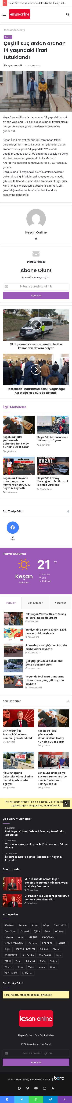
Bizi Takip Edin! (13, 983)
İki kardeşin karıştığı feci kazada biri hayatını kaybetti (46, 647)
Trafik (42, 961)
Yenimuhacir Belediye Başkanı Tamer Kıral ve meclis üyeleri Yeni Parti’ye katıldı (52, 778)
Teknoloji (30, 961)
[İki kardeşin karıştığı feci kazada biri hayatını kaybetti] (13, 650)
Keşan (21, 937)
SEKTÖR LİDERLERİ (25, 949)
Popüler (11, 602)
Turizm (53, 961)
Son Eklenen (35, 602)
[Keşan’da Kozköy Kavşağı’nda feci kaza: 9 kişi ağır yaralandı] (53, 466)
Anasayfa (11, 29)
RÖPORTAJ (47, 943)
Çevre (53, 967)
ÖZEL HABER (11, 973)
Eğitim (37, 931)
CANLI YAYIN (60, 925)
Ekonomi (24, 931)
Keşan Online (12, 65)
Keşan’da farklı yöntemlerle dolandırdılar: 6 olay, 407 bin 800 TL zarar (16, 442)
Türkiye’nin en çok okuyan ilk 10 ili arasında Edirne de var (46, 631)
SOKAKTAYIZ (11, 955)
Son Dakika (28, 955)
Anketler (23, 925)
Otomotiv (32, 943)
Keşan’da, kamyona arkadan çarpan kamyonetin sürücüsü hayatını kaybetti (16, 483)
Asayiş (21, 29)
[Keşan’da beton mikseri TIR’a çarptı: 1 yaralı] (53, 425)
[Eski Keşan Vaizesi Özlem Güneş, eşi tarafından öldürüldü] (13, 618)
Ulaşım (20, 967)
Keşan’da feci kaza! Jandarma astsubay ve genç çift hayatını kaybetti (45, 680)
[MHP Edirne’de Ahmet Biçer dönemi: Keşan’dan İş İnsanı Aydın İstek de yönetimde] (12, 883)
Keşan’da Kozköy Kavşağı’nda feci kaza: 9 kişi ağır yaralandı (52, 481)
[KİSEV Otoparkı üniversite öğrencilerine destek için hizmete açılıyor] (18, 761)
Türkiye (8, 967)
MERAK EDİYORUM (14, 943)
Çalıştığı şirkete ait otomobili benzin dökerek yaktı (44, 662)
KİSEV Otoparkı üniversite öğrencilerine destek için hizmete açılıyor (18, 778)
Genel (47, 931)
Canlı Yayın (10, 931)
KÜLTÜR (33, 937)
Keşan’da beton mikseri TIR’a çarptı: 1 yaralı (52, 438)
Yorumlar (60, 602)
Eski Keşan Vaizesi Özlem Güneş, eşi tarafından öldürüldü (46, 615)
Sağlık (8, 949)
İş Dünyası (27, 973)
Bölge (46, 925)
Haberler (9, 937)
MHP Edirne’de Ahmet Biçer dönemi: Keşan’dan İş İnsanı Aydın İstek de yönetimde (46, 882)
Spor (58, 955)
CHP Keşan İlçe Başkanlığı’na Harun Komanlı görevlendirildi (18, 734)
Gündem (59, 931)
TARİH (8, 961)
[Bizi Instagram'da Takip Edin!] (67, 803)
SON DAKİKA (45, 955)
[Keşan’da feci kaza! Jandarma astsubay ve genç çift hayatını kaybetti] (13, 681)
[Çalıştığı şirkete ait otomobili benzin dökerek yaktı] (13, 665)
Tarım (18, 961)
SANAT (61, 943)
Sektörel (44, 949)
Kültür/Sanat (48, 937)
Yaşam (42, 967)
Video (31, 967)
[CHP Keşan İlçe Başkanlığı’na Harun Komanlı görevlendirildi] (18, 718)
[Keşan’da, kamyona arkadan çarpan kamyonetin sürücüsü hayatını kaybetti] (19, 466)
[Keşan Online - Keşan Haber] (19, 14)
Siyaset (56, 949)
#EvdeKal (9, 925)
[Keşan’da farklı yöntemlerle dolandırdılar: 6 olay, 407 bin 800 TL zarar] (19, 425)
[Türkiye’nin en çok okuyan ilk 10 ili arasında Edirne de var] (13, 634)
